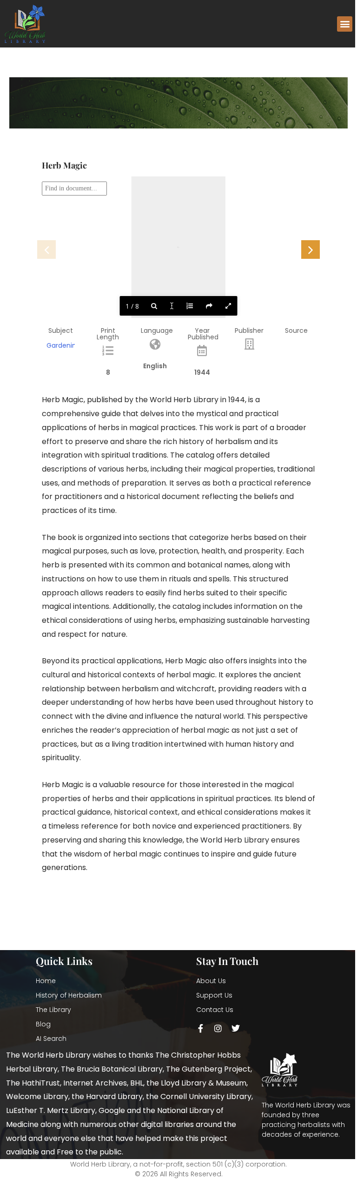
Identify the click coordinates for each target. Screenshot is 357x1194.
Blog (43, 1024)
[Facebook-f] (200, 1028)
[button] (344, 24)
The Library (53, 1009)
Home (46, 980)
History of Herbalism (69, 995)
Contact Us (214, 1009)
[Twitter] (235, 1028)
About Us (211, 980)
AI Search (51, 1038)
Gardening (63, 345)
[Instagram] (218, 1028)
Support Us (214, 995)
